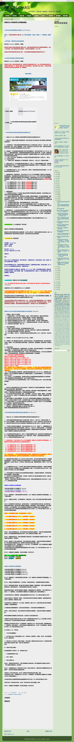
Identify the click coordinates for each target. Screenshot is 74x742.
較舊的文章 (48, 731)
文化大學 (68, 315)
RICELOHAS (16, 7)
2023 (57, 178)
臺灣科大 (68, 337)
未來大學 (58, 332)
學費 (64, 328)
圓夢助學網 (65, 311)
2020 (57, 183)
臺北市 (60, 336)
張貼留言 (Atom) (10, 734)
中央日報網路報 (64, 319)
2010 (57, 289)
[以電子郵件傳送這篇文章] (21, 692)
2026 (57, 172)
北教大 (64, 324)
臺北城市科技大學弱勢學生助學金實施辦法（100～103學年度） (63, 259)
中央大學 (68, 313)
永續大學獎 (58, 316)
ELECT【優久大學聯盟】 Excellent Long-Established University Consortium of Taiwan (64, 151)
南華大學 (57, 315)
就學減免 (60, 304)
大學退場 (60, 312)
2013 (57, 283)
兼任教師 (59, 324)
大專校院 (7, 15)
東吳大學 (62, 332)
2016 (57, 191)
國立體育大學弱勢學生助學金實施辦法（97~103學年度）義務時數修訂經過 (63, 263)
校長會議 (56, 333)
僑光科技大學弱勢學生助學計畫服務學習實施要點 (63, 225)
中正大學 (66, 320)
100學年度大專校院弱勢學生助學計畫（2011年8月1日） (62, 166)
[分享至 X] (23, 692)
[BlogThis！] (22, 692)
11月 (58, 196)
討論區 (57, 341)
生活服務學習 (10, 694)
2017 (57, 189)
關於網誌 (65, 15)
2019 (57, 185)
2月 (58, 277)
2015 (57, 192)
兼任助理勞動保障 (60, 208)
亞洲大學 (60, 321)
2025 (57, 174)
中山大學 (58, 320)
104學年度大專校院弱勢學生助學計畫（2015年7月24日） (63, 234)
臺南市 (68, 316)
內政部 (67, 323)
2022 (57, 180)
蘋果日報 (64, 340)
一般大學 (64, 301)
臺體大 (61, 338)
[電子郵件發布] (19, 692)
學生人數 (66, 305)
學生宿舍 (60, 328)
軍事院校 (60, 341)
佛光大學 (58, 323)
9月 (58, 200)
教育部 (57, 295)
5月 (58, 272)
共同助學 (15, 694)
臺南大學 (64, 336)
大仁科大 (63, 315)
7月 (58, 268)
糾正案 (65, 309)
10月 (58, 198)
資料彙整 (58, 15)
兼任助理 (59, 311)
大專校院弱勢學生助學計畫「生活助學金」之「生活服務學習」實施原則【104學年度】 (63, 246)
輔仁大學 (65, 341)
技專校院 (60, 309)
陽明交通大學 (57, 344)
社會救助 (63, 307)
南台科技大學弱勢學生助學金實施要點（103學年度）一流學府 (63, 251)
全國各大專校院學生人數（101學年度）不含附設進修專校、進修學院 (62, 146)
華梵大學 (65, 338)
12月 (58, 194)
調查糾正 (43, 15)
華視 (69, 338)
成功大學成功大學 (63, 329)
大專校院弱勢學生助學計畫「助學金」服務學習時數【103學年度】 (62, 255)
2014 (57, 282)
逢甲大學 (58, 342)
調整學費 (51, 15)
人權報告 (65, 321)
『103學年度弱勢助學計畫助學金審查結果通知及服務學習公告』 (17, 132)
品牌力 (60, 308)
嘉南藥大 (61, 325)
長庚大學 (62, 342)
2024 (57, 176)
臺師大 (59, 337)
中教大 (62, 320)
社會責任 (14, 15)
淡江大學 (60, 333)
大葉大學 (56, 328)
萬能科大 (57, 340)
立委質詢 (36, 15)
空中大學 (65, 333)
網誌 (69, 333)
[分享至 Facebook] (24, 692)
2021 (57, 181)
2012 (57, 285)
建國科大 (68, 328)
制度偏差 (29, 15)
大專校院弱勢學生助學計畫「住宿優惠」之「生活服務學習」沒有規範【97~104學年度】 (63, 241)
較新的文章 (7, 731)
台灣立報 (57, 325)
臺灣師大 (63, 337)
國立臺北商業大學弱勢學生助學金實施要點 (63, 231)
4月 (58, 274)
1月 (58, 279)
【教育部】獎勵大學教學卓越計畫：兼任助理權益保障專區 (63, 205)
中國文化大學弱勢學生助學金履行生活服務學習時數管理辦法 (63, 218)
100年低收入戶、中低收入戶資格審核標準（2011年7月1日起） (62, 132)
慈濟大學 (57, 329)
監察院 (62, 303)
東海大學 (67, 332)
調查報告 (56, 307)
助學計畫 (21, 15)
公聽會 (56, 324)
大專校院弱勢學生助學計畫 (15, 34)
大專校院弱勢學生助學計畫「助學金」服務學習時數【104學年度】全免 (62, 214)
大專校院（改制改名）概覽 (60, 135)
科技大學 (59, 305)
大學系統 (65, 312)
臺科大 (57, 338)
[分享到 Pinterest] (25, 692)
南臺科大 (68, 324)
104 (17, 30)
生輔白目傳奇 (28, 73)
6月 (58, 270)
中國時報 (58, 319)
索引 (63, 313)
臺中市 (57, 336)
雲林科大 (62, 344)
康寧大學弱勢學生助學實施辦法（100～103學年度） (63, 211)
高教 (66, 344)
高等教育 (58, 345)
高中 (57, 317)
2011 (57, 287)
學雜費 (61, 296)
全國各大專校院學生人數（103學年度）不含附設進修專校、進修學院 (64, 126)
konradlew (39, 739)
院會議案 (67, 342)
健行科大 (63, 323)
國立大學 (66, 325)
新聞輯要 (67, 304)
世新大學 (64, 317)
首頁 (28, 731)
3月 (58, 276)
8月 (58, 266)
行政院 (68, 340)
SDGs (60, 317)
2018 (57, 187)
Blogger (47, 739)
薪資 (61, 340)
